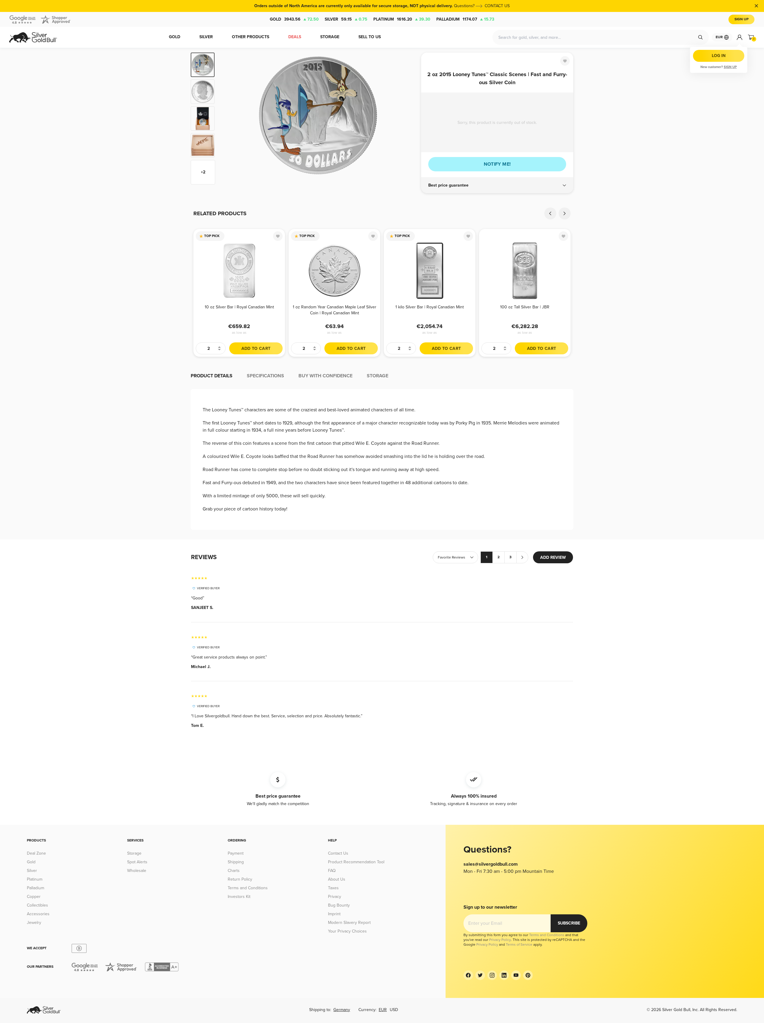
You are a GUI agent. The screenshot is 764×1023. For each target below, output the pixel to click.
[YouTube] (516, 975)
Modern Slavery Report (349, 922)
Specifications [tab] (265, 376)
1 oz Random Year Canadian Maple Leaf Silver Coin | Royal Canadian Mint (334, 310)
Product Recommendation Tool (356, 861)
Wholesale (136, 870)
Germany (341, 1009)
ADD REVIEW (553, 557)
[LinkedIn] (504, 975)
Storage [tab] (377, 376)
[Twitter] (480, 975)
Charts (234, 870)
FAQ (332, 870)
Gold (294, 19)
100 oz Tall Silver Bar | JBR (524, 307)
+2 (203, 172)
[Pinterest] (528, 975)
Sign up (730, 67)
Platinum (401, 19)
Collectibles (37, 905)
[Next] (407, 118)
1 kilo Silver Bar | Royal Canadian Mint (429, 307)
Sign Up (741, 19)
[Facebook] (468, 975)
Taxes (333, 887)
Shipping (236, 861)
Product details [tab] (211, 376)
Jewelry (34, 922)
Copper (34, 896)
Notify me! (497, 164)
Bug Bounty (339, 905)
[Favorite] (565, 61)
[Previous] (228, 118)
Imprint (334, 913)
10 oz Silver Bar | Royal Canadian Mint (239, 307)
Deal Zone (36, 853)
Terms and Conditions (248, 887)
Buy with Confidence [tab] (325, 376)
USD (394, 1009)
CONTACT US (497, 5)
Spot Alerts (137, 861)
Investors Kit (239, 896)
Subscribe (569, 923)
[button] (497, 185)
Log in (719, 55)
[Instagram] (492, 975)
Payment (236, 853)
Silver (346, 19)
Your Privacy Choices (347, 931)
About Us (336, 879)
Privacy (334, 896)
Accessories (38, 913)
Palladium (465, 19)
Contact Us (338, 853)
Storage (134, 853)
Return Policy (240, 879)
